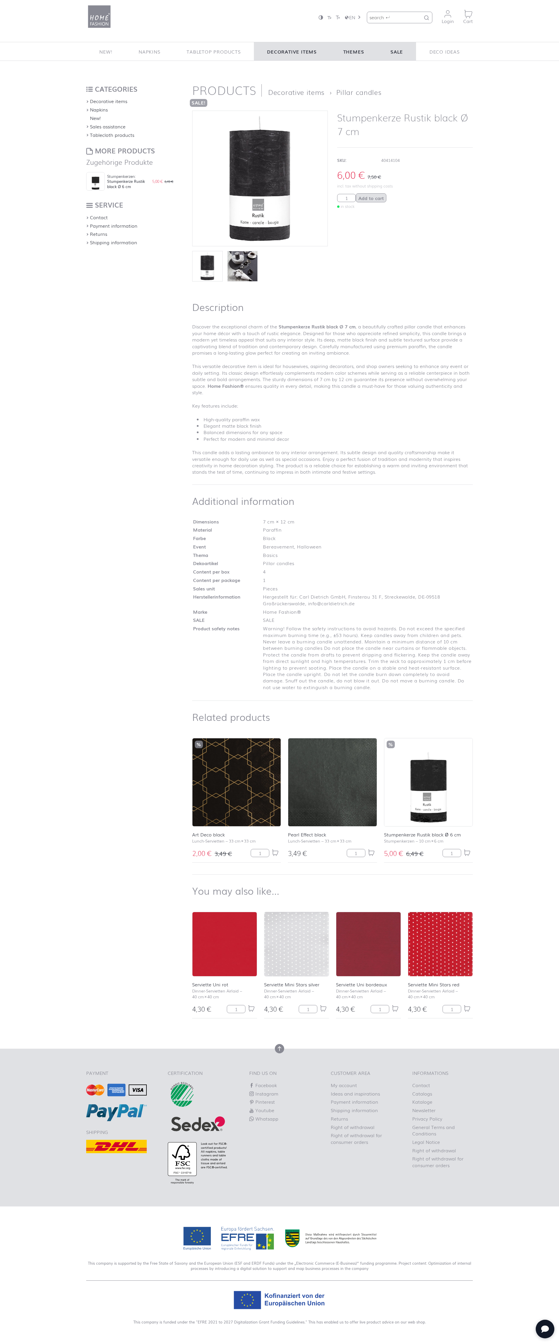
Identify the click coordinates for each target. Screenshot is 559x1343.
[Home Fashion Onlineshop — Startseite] (99, 16)
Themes (353, 51)
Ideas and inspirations (355, 1093)
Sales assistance (107, 126)
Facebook (265, 1085)
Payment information (113, 225)
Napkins (149, 51)
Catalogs (422, 1093)
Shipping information (113, 242)
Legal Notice (426, 1141)
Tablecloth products (112, 134)
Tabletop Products (214, 51)
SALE (396, 51)
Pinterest (264, 1101)
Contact (99, 217)
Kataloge (422, 1101)
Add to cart (371, 197)
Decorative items (292, 51)
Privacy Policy (427, 1118)
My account (344, 1085)
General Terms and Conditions (433, 1130)
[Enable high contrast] (321, 17)
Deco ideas (444, 51)
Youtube (264, 1110)
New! (105, 51)
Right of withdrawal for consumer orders (356, 1138)
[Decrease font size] (329, 17)
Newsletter (424, 1110)
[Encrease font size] (337, 17)
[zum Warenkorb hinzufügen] (275, 852)
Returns (98, 233)
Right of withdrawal (352, 1126)
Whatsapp (266, 1118)
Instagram (266, 1093)
